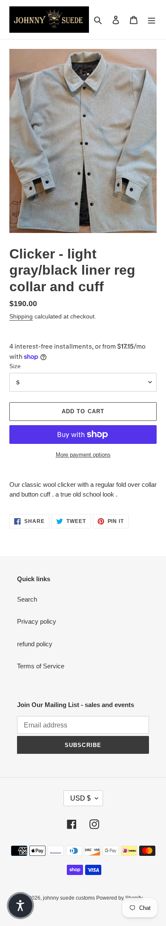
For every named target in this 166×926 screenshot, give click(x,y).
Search (27, 599)
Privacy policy (36, 621)
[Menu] (151, 20)
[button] (20, 905)
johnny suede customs (69, 898)
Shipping (21, 316)
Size (14, 366)
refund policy (34, 644)
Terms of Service (40, 666)
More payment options (83, 455)
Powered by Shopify (119, 898)
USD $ (80, 798)
